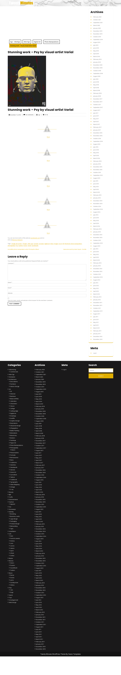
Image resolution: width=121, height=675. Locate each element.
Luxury (12, 546)
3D (11, 391)
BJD (10, 494)
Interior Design (14, 386)
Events (12, 577)
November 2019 (97, 34)
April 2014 (96, 223)
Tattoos (12, 477)
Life (10, 534)
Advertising (12, 369)
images (56, 243)
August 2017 (96, 110)
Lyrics (12, 580)
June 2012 (96, 285)
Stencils (12, 470)
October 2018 (97, 70)
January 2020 (97, 28)
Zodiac (12, 555)
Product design (14, 524)
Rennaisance (14, 457)
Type (11, 528)
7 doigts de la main (16, 243)
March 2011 (96, 328)
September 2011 (98, 311)
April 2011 (96, 325)
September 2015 (98, 175)
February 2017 (97, 127)
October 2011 (97, 308)
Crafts (11, 497)
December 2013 (97, 234)
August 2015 (96, 178)
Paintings (13, 440)
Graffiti (12, 418)
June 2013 (96, 251)
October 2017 (97, 104)
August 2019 (96, 42)
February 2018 (97, 93)
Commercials (14, 372)
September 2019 (98, 39)
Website (10, 293)
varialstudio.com (35, 238)
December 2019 (97, 31)
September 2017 (98, 107)
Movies (11, 561)
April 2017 (96, 121)
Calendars (13, 401)
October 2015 (97, 172)
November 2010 (97, 339)
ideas (52, 243)
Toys (10, 597)
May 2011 (96, 322)
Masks (11, 558)
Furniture (13, 384)
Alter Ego (27, 42)
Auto (11, 536)
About (38, 669)
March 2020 (96, 25)
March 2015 (96, 192)
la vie (60, 243)
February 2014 (97, 229)
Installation (12, 531)
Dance (12, 575)
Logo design (14, 519)
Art (10, 389)
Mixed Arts (13, 435)
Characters (13, 403)
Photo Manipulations (52, 42)
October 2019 (97, 37)
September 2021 (98, 22)
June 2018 (96, 82)
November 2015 (97, 169)
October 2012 (97, 274)
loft (63, 243)
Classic (12, 406)
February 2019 (97, 59)
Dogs (11, 592)
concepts (41, 243)
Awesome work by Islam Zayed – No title (74, 249)
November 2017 (97, 102)
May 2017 (96, 119)
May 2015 (96, 186)
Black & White (14, 399)
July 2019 (95, 45)
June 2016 (96, 150)
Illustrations (14, 423)
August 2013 (96, 246)
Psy (17, 245)
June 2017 (96, 116)
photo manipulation (76, 243)
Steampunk (13, 467)
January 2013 (97, 266)
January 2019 (97, 62)
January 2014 (97, 232)
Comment (11, 263)
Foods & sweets (15, 538)
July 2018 (95, 79)
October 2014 (97, 206)
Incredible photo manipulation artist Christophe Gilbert (23, 249)
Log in (95, 353)
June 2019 (96, 48)
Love (11, 543)
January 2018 (97, 96)
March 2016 (96, 158)
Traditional (13, 479)
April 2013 (96, 257)
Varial (29, 245)
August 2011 (96, 314)
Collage (12, 408)
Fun (10, 507)
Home (38, 664)
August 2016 (96, 144)
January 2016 (97, 164)
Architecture (12, 379)
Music (11, 573)
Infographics (14, 428)
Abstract (12, 394)
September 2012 (98, 277)
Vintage (12, 487)
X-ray (12, 489)
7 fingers (24, 243)
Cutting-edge (14, 411)
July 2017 (95, 113)
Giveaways (12, 509)
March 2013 (96, 260)
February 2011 (97, 331)
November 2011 (97, 305)
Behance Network (17, 240)
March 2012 (96, 294)
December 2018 (97, 65)
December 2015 (97, 167)
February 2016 (97, 161)
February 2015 (97, 195)
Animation (12, 377)
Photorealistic (14, 452)
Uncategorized (13, 600)
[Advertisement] (47, 25)
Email (10, 288)
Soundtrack (13, 568)
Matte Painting (14, 430)
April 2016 (96, 155)
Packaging (13, 521)
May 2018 (96, 85)
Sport (12, 551)
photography (11, 245)
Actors (12, 563)
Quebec (20, 245)
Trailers (12, 570)
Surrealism (13, 475)
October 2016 (97, 138)
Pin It (48, 137)
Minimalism (13, 433)
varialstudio (35, 245)
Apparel (12, 504)
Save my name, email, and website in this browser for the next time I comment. (30, 300)
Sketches (13, 465)
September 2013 (98, 243)
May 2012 (96, 288)
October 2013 (97, 240)
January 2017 (97, 130)
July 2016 (95, 147)
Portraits (13, 455)
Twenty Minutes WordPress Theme (53, 654)
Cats (11, 590)
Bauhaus (13, 396)
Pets (10, 588)
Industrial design (15, 425)
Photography (14, 448)
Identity (11, 512)
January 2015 (97, 198)
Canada (36, 243)
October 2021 (97, 20)
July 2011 (95, 317)
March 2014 (96, 226)
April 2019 (96, 53)
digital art (47, 243)
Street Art (13, 472)
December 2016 (97, 133)
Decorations (14, 381)
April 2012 (96, 291)
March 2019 (96, 56)
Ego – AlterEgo (15, 42)
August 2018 (96, 76)
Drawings (13, 416)
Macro (13, 450)
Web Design (12, 602)
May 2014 (96, 220)
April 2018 (96, 87)
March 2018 (96, 90)
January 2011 (97, 333)
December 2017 (97, 99)
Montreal (67, 243)
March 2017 (96, 124)
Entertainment (13, 499)
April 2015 (96, 189)
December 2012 (97, 268)
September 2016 (98, 141)
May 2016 (96, 152)
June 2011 (96, 319)
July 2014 (95, 215)
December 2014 (97, 201)
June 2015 (96, 184)
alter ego (30, 243)
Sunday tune (14, 582)
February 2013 (97, 263)
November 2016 (97, 136)
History (12, 541)
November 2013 (97, 237)
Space (11, 595)
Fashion (11, 502)
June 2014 (96, 218)
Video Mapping (14, 484)
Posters (12, 565)
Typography (14, 482)
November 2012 (97, 271)
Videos (12, 585)
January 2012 (97, 300)
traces (25, 245)
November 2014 (97, 203)
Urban (12, 553)
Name (10, 282)
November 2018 (97, 68)
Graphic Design (15, 421)
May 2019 (96, 51)
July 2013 (95, 249)
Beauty (11, 492)
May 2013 (96, 254)
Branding (13, 514)
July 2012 (95, 283)
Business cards (15, 516)
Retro (12, 460)
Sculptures (13, 462)
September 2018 (98, 73)
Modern (12, 438)
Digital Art (37, 42)
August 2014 (96, 212)
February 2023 (97, 17)
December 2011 (97, 302)
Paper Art (13, 443)
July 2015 (95, 181)
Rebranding (13, 526)
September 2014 (98, 209)
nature (12, 548)
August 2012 (96, 280)
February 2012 (97, 297)
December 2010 (97, 336)
